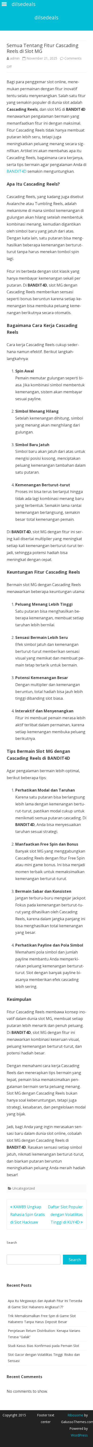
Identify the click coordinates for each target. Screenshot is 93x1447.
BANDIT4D (16, 171)
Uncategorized (23, 1188)
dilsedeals (46, 17)
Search (12, 1242)
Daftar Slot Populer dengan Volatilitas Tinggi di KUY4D (65, 1214)
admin (15, 58)
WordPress (79, 1435)
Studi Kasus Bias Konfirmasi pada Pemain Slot (43, 1345)
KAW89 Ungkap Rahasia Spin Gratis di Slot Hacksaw (27, 1214)
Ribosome (75, 1415)
